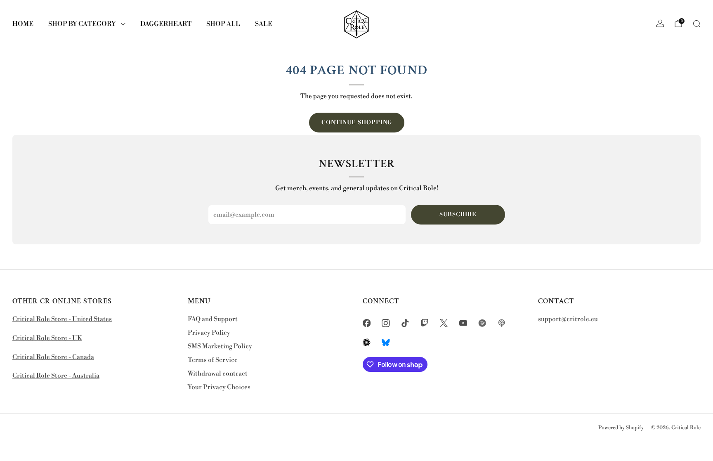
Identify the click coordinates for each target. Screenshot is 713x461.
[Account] (660, 23)
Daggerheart (165, 24)
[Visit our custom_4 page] (386, 342)
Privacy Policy (209, 333)
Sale (263, 24)
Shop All (223, 24)
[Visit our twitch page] (424, 323)
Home (22, 24)
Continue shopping (356, 122)
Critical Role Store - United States (62, 319)
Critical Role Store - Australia (55, 376)
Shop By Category (82, 24)
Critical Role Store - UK (47, 338)
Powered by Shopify (621, 427)
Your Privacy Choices (219, 387)
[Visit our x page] (443, 323)
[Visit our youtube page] (463, 323)
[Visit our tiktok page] (405, 323)
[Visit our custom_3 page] (366, 342)
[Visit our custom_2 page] (502, 323)
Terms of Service (213, 360)
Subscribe (458, 214)
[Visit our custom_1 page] (482, 323)
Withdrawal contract (218, 374)
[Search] (696, 23)
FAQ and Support (213, 319)
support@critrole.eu (568, 319)
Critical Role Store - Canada (53, 357)
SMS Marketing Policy (220, 346)
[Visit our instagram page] (386, 323)
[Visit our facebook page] (366, 323)
